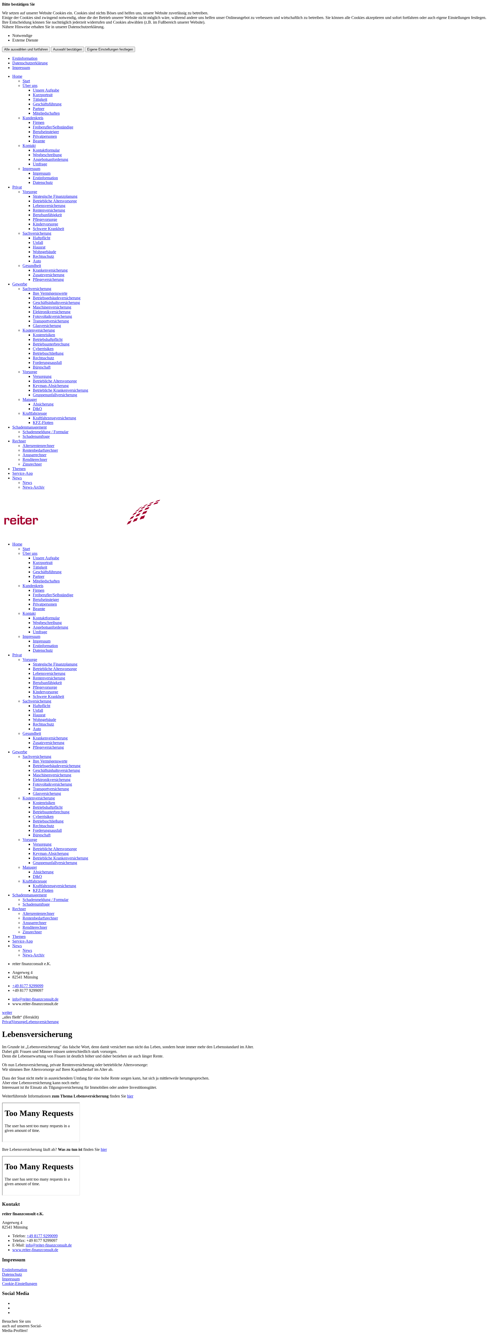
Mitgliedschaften (46, 113)
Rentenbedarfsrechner (40, 450)
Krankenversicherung (50, 270)
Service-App (22, 473)
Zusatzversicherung (48, 275)
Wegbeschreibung (47, 155)
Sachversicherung (37, 233)
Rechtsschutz (43, 256)
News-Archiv (34, 487)
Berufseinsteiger (46, 132)
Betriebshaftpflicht (48, 339)
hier (130, 1096)
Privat (17, 187)
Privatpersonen (45, 136)
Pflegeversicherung (48, 279)
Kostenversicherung (39, 330)
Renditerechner (35, 459)
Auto (37, 261)
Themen (19, 469)
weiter (7, 1012)
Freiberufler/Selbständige (53, 127)
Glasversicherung (47, 325)
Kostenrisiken (44, 335)
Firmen (38, 122)
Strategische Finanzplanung (55, 196)
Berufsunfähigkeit (47, 215)
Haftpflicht (41, 238)
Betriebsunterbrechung (51, 344)
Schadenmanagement (29, 427)
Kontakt (29, 145)
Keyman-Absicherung (51, 385)
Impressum (21, 67)
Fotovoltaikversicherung (52, 316)
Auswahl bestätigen (67, 49)
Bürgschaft (41, 367)
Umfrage (40, 164)
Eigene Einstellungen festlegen (110, 49)
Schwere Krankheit (48, 228)
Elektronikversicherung (51, 312)
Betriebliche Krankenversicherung (60, 390)
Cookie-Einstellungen (19, 1283)
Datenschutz (43, 182)
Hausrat (39, 247)
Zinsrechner (32, 464)
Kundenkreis (33, 118)
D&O (37, 409)
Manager (30, 399)
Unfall (38, 242)
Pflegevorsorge (45, 219)
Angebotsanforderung (50, 159)
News (17, 478)
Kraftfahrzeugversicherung (54, 418)
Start (26, 81)
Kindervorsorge (45, 224)
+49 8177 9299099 (27, 986)
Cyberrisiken (43, 349)
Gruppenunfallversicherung (55, 395)
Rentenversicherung (49, 210)
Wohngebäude (44, 252)
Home (17, 76)
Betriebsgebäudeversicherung (56, 298)
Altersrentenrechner (38, 445)
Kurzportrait (43, 95)
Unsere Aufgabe (46, 90)
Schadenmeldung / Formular (45, 432)
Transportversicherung (51, 321)
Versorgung (42, 376)
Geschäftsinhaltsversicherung (56, 302)
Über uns (30, 85)
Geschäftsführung (47, 104)
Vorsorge (30, 192)
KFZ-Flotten (43, 422)
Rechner (19, 441)
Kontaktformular (46, 150)
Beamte (39, 141)
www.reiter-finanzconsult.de (35, 1250)
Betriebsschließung (48, 353)
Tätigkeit (40, 99)
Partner (38, 108)
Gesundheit (32, 265)
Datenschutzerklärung (30, 63)
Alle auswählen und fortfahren (26, 49)
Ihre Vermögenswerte (50, 293)
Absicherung (43, 404)
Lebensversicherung (49, 205)
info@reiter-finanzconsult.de (35, 999)
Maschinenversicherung (52, 307)
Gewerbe (19, 284)
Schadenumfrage (36, 436)
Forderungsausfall (47, 362)
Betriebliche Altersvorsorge (55, 201)
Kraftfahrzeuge (35, 413)
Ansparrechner (34, 455)
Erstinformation (24, 58)
